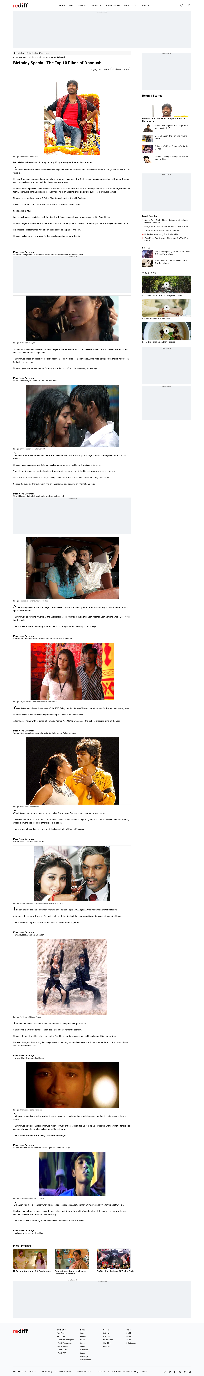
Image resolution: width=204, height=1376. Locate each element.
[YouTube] (185, 1372)
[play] (166, 284)
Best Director (54, 638)
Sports (82, 1343)
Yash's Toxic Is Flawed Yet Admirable (161, 230)
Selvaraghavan (69, 733)
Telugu (67, 1147)
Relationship (131, 1343)
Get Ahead (84, 1350)
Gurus (126, 5)
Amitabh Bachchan (59, 254)
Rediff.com (122, 1372)
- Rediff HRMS (62, 1346)
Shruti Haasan (19, 496)
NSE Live (106, 1337)
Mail (71, 5)
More (144, 5)
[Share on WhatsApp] (165, 1372)
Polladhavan (66, 638)
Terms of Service (64, 1372)
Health (128, 1333)
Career (128, 1340)
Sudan (54, 380)
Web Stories (149, 272)
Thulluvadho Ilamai (41, 254)
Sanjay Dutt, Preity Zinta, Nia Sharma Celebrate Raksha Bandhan (166, 221)
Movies (23, 57)
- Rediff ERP (61, 1353)
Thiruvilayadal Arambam (24, 935)
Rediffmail (61, 1333)
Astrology (84, 1356)
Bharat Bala (18, 380)
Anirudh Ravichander (36, 496)
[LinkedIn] (190, 1372)
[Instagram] (180, 1372)
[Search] (182, 5)
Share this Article (122, 69)
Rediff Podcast (85, 1360)
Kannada (59, 1147)
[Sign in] (189, 5)
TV (135, 5)
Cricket (82, 1346)
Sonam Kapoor (75, 254)
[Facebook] (175, 1372)
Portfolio (106, 1346)
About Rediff (18, 1372)
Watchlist (107, 1343)
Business (84, 1337)
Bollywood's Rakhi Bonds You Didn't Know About (166, 226)
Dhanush (17, 254)
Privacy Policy (47, 1372)
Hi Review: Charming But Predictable (161, 234)
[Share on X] (170, 1372)
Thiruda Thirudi (20, 1058)
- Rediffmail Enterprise (65, 1340)
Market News (108, 1340)
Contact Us (101, 1372)
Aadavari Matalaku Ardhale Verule (46, 733)
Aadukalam (18, 638)
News (80, 5)
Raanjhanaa (26, 254)
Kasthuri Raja (37, 1233)
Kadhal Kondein (20, 1147)
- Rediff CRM (61, 1350)
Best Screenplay (40, 638)
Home (62, 5)
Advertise (32, 1372)
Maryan (27, 380)
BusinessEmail (113, 5)
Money (95, 5)
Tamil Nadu (45, 380)
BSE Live (106, 1333)
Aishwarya (51, 496)
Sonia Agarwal (34, 1147)
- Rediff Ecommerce (64, 1343)
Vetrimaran (38, 841)
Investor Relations (84, 1372)
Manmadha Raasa (35, 1058)
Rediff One (61, 1337)
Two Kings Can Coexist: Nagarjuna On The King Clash (166, 239)
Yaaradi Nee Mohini (22, 733)
